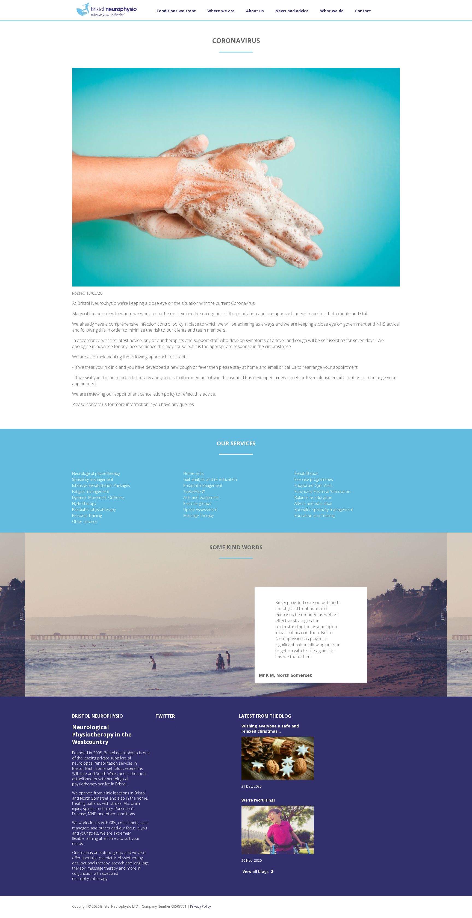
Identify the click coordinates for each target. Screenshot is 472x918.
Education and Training (314, 515)
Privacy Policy (200, 906)
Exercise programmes (313, 479)
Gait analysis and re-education (210, 479)
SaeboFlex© (194, 491)
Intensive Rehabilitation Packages (101, 485)
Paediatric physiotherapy (94, 509)
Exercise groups (197, 503)
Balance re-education (313, 497)
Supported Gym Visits (313, 485)
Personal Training (87, 515)
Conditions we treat (176, 10)
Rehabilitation (306, 473)
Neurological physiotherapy (96, 473)
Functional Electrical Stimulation (322, 491)
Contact (363, 10)
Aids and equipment (201, 497)
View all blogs (256, 871)
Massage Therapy (198, 515)
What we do (332, 10)
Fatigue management (90, 491)
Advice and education (313, 503)
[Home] (111, 10)
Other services (84, 521)
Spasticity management (92, 479)
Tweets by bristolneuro (179, 726)
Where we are (221, 10)
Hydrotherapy (84, 503)
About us (255, 10)
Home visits (193, 473)
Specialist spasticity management (323, 509)
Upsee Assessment (200, 509)
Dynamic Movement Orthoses (98, 497)
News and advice (292, 10)
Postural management (202, 485)
